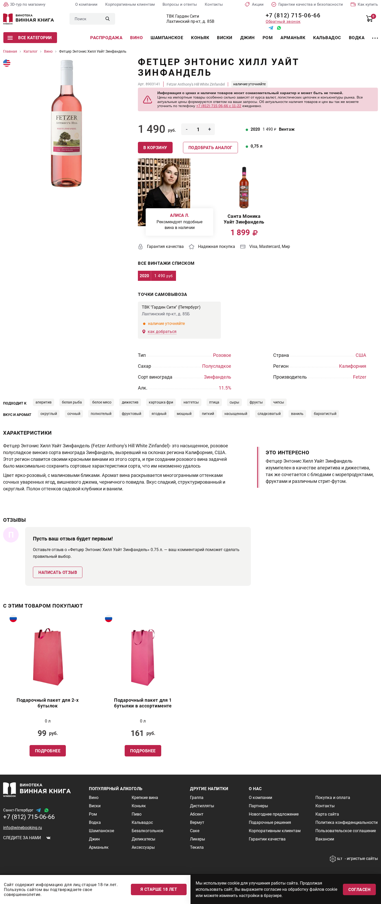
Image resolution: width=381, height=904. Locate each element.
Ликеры (197, 839)
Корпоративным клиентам (130, 4)
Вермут (197, 822)
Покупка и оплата (332, 797)
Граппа (196, 797)
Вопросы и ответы (180, 4)
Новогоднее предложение (274, 814)
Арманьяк (292, 37)
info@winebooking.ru (22, 827)
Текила (197, 847)
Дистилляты (202, 805)
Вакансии (324, 839)
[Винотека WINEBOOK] (28, 18)
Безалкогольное (147, 830)
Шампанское (167, 37)
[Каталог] (375, 35)
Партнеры (258, 805)
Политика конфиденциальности (346, 822)
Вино (136, 37)
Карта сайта (327, 814)
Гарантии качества (267, 839)
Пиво (137, 814)
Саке (194, 830)
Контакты (214, 4)
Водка (357, 37)
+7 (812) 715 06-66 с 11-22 (218, 106)
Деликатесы (143, 839)
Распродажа (106, 37)
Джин (247, 37)
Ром (268, 37)
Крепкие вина (145, 797)
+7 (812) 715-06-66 (291, 15)
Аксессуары (143, 847)
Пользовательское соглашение (345, 830)
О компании (86, 4)
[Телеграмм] (271, 28)
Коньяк (200, 37)
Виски (224, 37)
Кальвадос (327, 37)
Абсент (196, 814)
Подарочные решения (270, 822)
